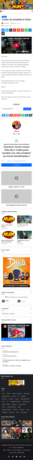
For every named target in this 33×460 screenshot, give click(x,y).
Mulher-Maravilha (11, 407)
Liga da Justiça (22, 404)
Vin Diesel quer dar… (23, 225)
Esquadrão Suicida (25, 398)
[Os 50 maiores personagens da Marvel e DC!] (6, 423)
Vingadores (4, 412)
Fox (7, 401)
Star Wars (15, 409)
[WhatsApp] (26, 30)
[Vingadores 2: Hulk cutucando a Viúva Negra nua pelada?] (6, 430)
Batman (8, 393)
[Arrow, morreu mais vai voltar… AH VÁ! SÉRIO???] (27, 436)
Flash (3, 401)
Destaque (11, 398)
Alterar (16, 131)
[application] (16, 332)
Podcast (9, 450)
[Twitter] (6, 30)
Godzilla (16, 104)
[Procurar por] (32, 11)
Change (5, 23)
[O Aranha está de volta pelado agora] (6, 436)
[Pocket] (22, 30)
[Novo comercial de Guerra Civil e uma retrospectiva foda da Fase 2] (8, 219)
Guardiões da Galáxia (15, 401)
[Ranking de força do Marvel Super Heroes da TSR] (16, 423)
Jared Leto (14, 404)
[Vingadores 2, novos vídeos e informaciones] (24, 235)
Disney (17, 398)
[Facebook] (3, 30)
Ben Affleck (26, 393)
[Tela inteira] (29, 339)
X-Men (17, 412)
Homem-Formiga (6, 404)
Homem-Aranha (25, 401)
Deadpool (23, 396)
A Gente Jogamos (16, 450)
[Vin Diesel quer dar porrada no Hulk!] (24, 219)
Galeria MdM (21, 452)
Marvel (3, 407)
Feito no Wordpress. (19, 447)
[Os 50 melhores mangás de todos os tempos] (16, 430)
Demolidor (4, 398)
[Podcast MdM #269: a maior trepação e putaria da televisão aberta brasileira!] (27, 423)
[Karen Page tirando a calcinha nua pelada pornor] (16, 436)
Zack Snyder (24, 412)
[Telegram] (30, 30)
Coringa (13, 396)
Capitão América (6, 396)
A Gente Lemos (26, 450)
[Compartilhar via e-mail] (3, 33)
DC (18, 396)
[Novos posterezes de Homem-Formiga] (8, 235)
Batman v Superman (17, 393)
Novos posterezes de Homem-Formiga (7, 241)
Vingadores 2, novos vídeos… (23, 241)
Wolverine (11, 412)
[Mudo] (27, 339)
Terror (28, 409)
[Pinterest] (14, 30)
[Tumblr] (10, 30)
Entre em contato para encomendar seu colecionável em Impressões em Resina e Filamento (16, 255)
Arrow (3, 393)
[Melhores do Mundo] (16, 5)
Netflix (19, 407)
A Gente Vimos (13, 452)
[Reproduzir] (3, 339)
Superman (22, 409)
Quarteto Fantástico (6, 409)
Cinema (4, 16)
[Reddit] (18, 30)
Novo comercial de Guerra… (6, 225)
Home (4, 450)
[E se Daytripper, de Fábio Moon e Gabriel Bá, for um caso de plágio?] (27, 430)
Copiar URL (27, 109)
